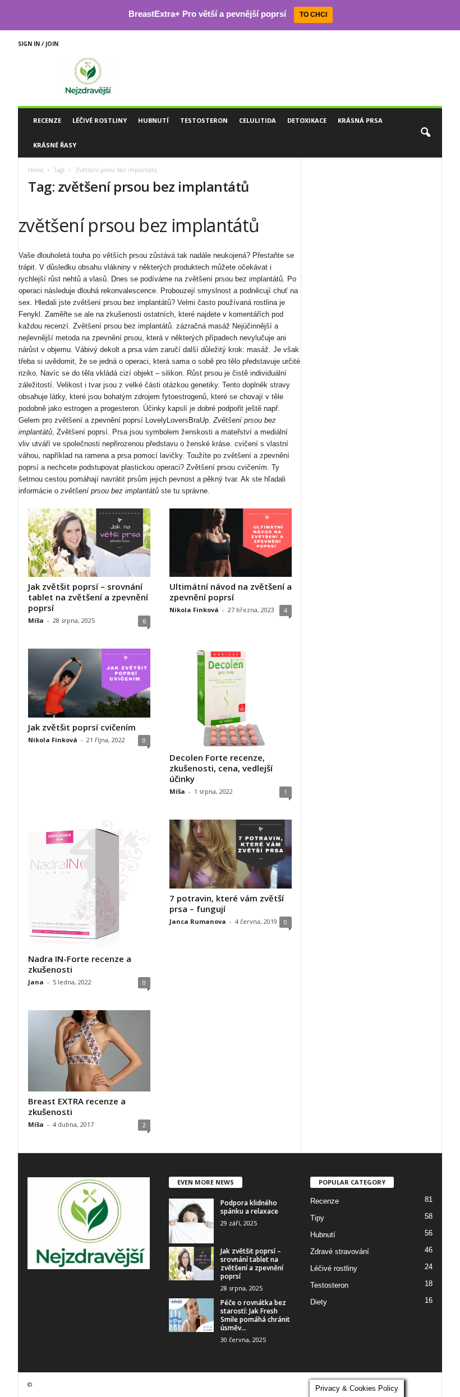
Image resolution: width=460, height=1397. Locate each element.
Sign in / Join (38, 44)
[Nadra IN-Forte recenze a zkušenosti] (89, 884)
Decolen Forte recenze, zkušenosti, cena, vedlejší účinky (221, 768)
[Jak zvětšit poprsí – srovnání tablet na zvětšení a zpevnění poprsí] (89, 542)
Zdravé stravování (339, 1251)
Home (35, 170)
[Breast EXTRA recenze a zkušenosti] (89, 1050)
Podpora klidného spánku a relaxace (249, 1207)
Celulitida (257, 120)
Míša (36, 620)
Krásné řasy (54, 145)
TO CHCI (313, 14)
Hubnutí (153, 120)
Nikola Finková (194, 609)
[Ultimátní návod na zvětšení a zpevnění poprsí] (230, 542)
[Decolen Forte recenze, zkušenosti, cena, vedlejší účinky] (230, 698)
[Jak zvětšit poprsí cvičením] (89, 683)
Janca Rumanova (197, 921)
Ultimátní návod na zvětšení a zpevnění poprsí (230, 592)
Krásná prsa (360, 120)
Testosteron (204, 120)
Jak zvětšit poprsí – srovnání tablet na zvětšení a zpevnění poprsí (88, 597)
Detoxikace (306, 120)
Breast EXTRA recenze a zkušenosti (77, 1106)
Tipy (317, 1218)
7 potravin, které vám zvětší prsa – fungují (226, 903)
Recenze (47, 120)
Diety (318, 1302)
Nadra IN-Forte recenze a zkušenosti (79, 964)
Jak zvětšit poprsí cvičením (82, 727)
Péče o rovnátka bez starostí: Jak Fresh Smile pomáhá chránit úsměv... (255, 1315)
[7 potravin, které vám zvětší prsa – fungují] (230, 854)
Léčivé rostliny (99, 120)
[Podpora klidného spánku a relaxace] (191, 1221)
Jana (36, 982)
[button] (425, 133)
